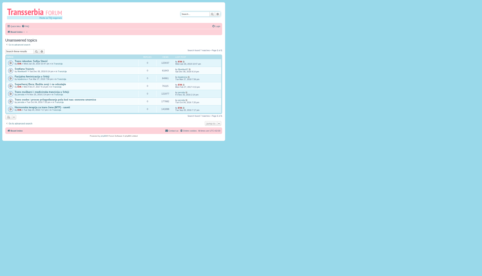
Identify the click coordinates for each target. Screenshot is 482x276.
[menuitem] (25, 26)
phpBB (104, 136)
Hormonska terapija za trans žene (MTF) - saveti (42, 107)
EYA (19, 64)
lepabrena (22, 79)
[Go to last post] (184, 61)
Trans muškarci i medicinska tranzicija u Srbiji (42, 92)
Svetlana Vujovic (24, 68)
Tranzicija (58, 64)
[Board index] (36, 13)
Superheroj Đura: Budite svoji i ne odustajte (40, 84)
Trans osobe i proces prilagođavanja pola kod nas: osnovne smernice (55, 99)
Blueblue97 (22, 71)
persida (21, 94)
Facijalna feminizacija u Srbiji (32, 76)
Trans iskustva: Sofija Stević (31, 61)
